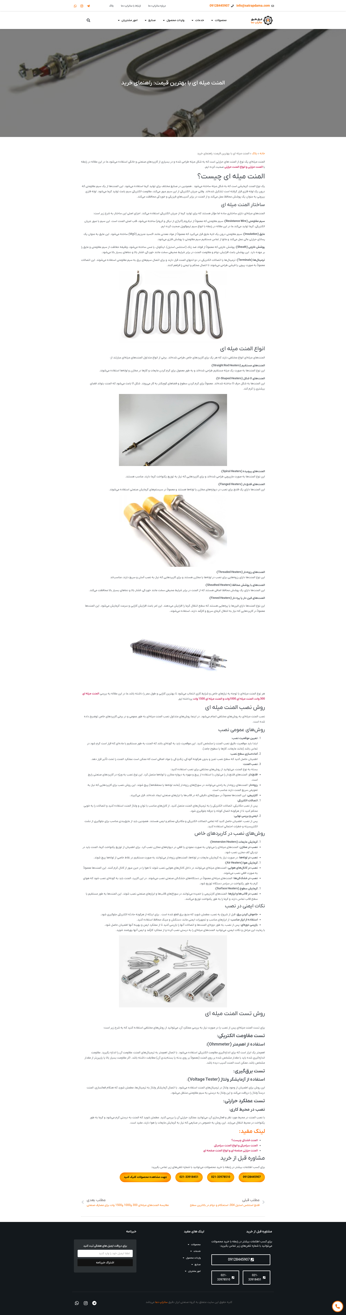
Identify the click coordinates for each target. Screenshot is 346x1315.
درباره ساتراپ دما (157, 6)
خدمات (199, 20)
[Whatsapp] (75, 6)
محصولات (221, 20)
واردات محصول (175, 20)
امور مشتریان (129, 20)
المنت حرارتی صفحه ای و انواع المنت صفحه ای (230, 1150)
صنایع (152, 20)
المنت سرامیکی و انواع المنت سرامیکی (236, 1145)
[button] (88, 20)
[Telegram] (94, 1303)
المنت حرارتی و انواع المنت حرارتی (243, 167)
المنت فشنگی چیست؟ (244, 1140)
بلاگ (111, 6)
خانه (262, 153)
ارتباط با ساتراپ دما (131, 6)
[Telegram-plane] (88, 6)
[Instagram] (82, 6)
